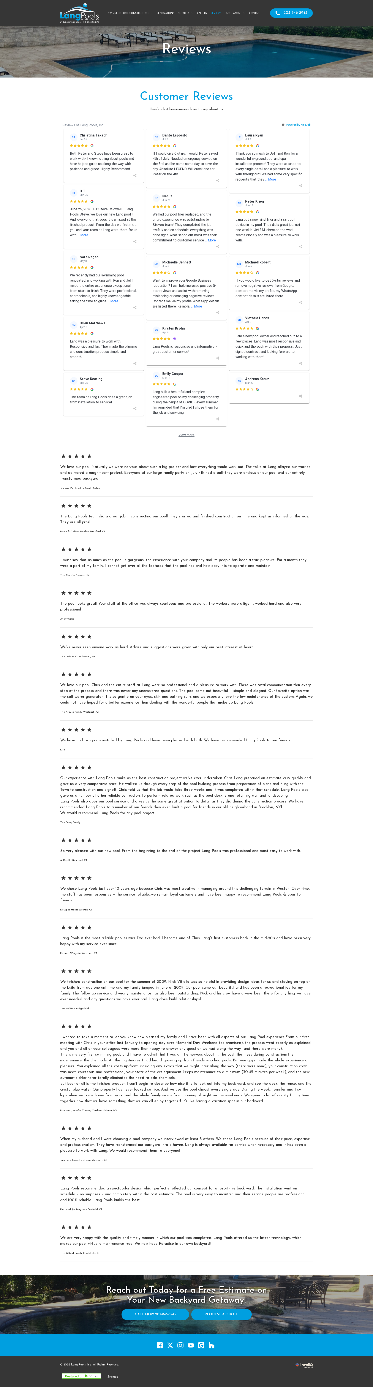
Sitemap (112, 1376)
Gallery (202, 13)
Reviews (216, 13)
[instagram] (180, 1345)
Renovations (165, 13)
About (237, 13)
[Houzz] (211, 1345)
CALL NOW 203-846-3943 (155, 1314)
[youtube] (191, 1345)
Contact (255, 13)
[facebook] (159, 1345)
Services (184, 13)
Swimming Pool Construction (128, 13)
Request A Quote (221, 1314)
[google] (201, 1345)
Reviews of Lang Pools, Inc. (83, 125)
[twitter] (170, 1345)
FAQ (227, 13)
